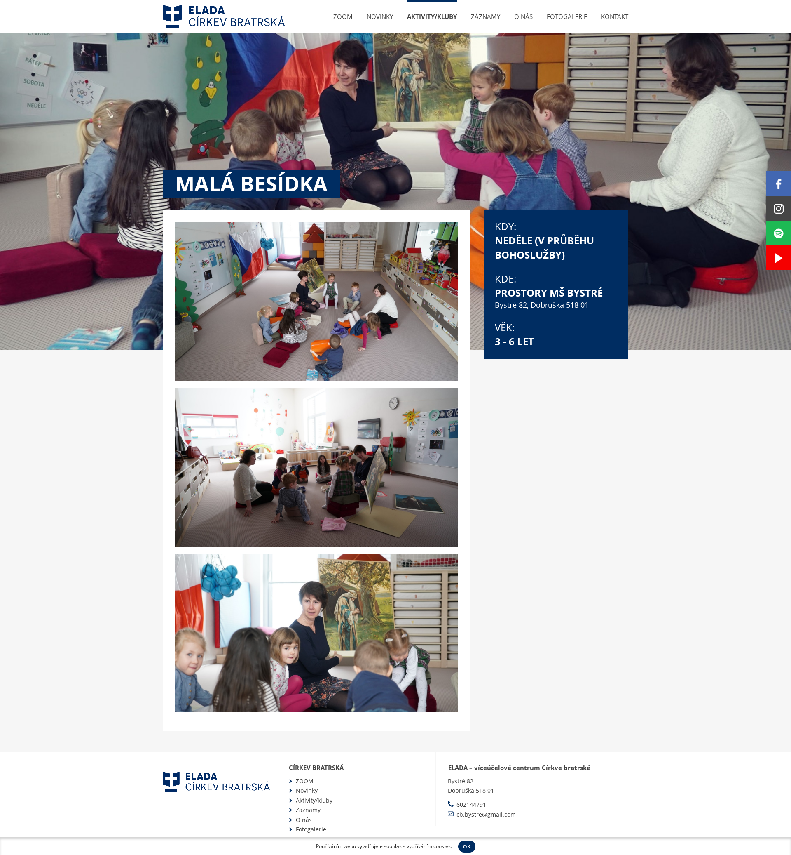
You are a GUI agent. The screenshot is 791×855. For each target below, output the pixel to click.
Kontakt (614, 16)
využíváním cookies (429, 846)
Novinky (380, 16)
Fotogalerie (567, 16)
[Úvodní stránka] (224, 16)
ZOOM (343, 16)
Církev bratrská (316, 767)
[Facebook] (778, 183)
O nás (523, 16)
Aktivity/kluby (432, 16)
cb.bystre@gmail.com (486, 814)
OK (466, 846)
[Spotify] (778, 233)
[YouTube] (778, 257)
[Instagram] (778, 208)
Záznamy (485, 16)
